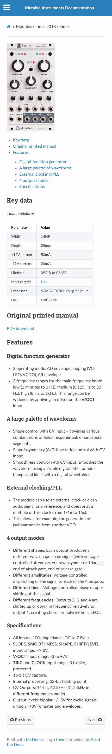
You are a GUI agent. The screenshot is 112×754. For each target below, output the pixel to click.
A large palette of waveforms (45, 168)
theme (61, 740)
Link (44, 282)
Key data (21, 140)
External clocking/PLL (39, 174)
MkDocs (33, 740)
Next (93, 720)
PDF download (20, 329)
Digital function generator (43, 162)
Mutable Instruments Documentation (59, 8)
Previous (22, 720)
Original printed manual (34, 146)
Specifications (32, 187)
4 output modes (33, 180)
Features (21, 152)
